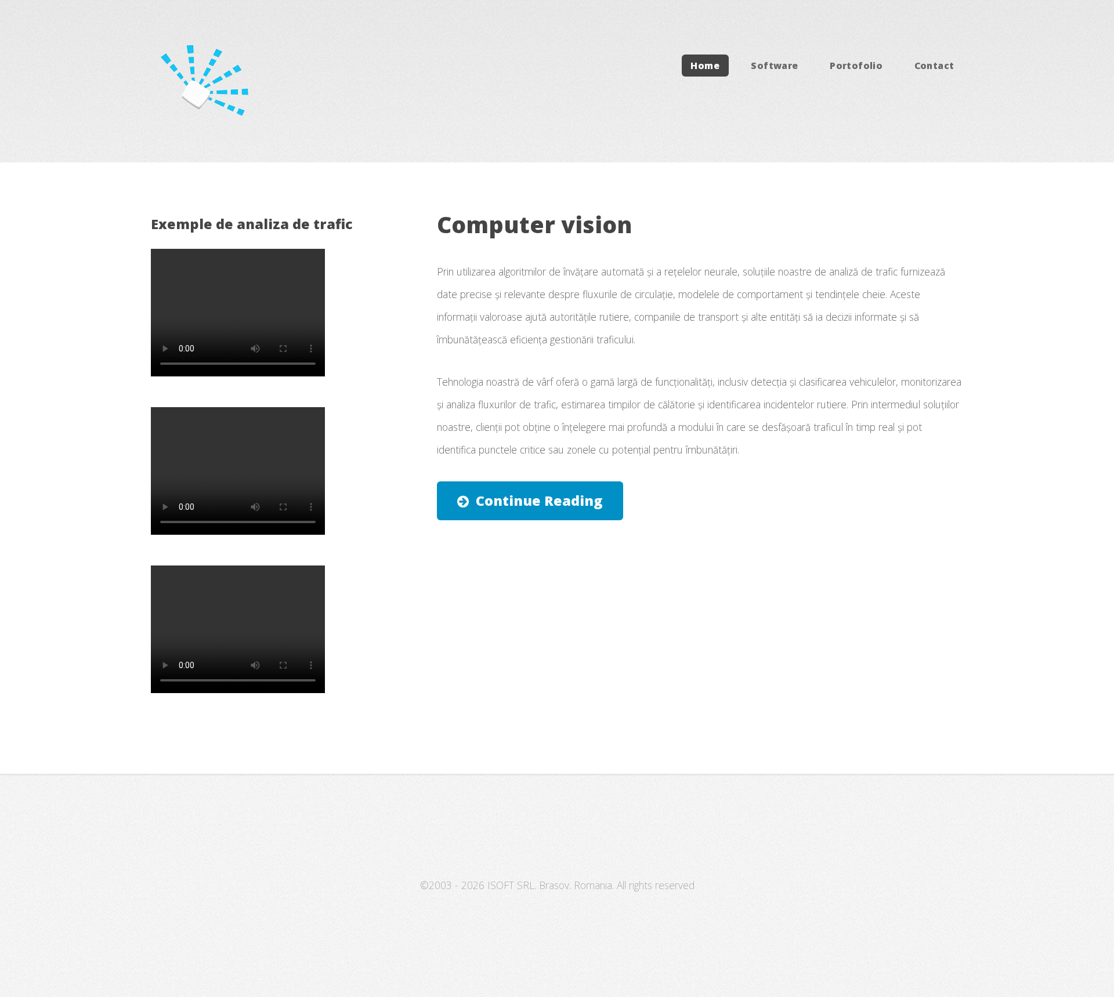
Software (774, 65)
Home (704, 65)
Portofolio (856, 65)
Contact (934, 65)
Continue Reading (539, 500)
